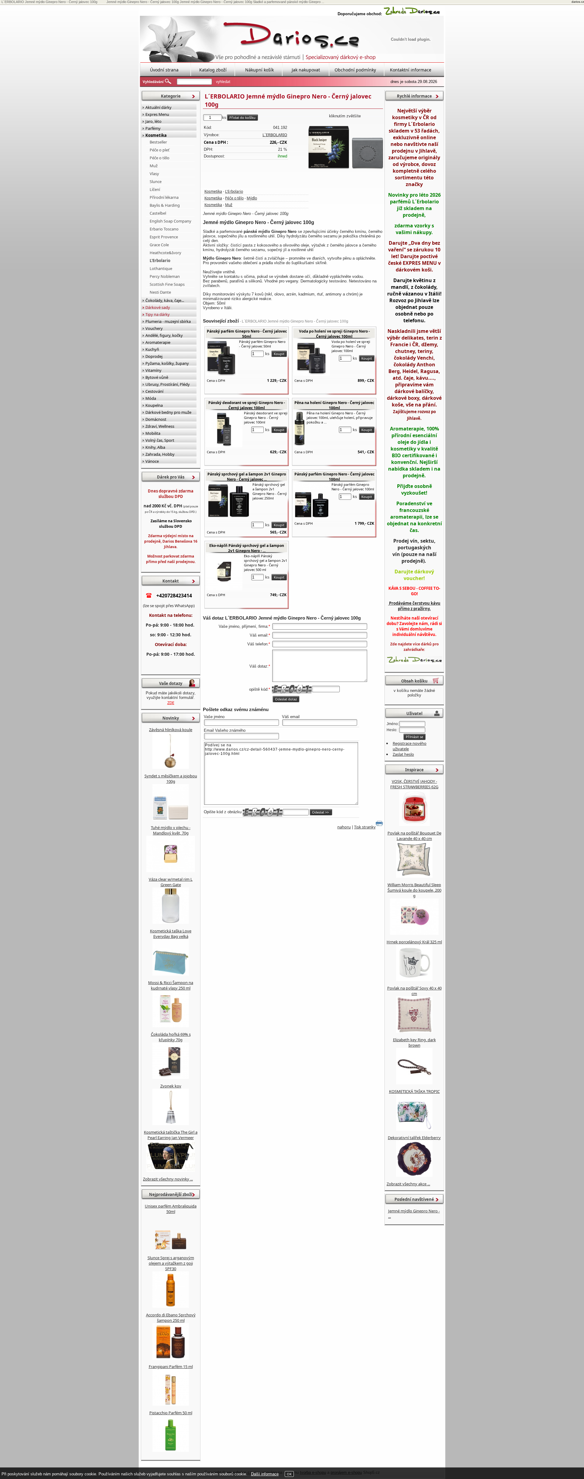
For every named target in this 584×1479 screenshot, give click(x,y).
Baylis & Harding (165, 205)
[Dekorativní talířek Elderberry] (414, 1175)
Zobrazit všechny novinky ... (168, 1179)
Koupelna (154, 405)
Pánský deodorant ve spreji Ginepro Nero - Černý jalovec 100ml (246, 405)
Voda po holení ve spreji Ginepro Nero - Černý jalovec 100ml (334, 334)
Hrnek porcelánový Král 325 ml (414, 942)
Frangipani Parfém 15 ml (171, 1366)
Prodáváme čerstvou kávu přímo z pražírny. (414, 605)
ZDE (170, 702)
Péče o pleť (159, 150)
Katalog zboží (213, 70)
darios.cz (578, 1)
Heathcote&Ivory (165, 252)
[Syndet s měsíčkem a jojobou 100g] (170, 819)
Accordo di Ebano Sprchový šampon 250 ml (171, 1317)
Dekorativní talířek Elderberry (414, 1137)
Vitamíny (153, 370)
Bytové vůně (156, 377)
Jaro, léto (153, 121)
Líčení (155, 189)
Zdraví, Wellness (159, 426)
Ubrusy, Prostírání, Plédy (167, 384)
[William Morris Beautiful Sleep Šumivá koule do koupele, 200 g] (414, 933)
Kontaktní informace (410, 70)
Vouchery (154, 328)
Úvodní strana (164, 70)
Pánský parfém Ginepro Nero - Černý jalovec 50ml (247, 334)
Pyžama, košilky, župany (167, 363)
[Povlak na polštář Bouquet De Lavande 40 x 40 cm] (414, 876)
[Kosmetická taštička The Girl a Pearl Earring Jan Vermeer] (170, 1170)
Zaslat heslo (403, 754)
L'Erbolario (234, 191)
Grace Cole (159, 244)
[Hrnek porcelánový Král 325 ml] (414, 979)
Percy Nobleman (165, 276)
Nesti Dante (160, 292)
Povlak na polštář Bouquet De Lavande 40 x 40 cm (414, 835)
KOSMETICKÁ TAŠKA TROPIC (414, 1091)
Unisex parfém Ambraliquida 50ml (170, 1208)
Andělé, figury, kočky (164, 335)
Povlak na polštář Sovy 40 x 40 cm (414, 990)
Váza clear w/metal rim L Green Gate (171, 881)
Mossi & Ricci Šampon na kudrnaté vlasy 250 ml (170, 985)
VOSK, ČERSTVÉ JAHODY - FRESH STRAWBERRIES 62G (414, 784)
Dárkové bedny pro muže (168, 412)
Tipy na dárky (157, 314)
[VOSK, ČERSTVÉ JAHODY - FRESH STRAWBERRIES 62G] (414, 824)
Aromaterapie (157, 342)
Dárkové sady (157, 307)
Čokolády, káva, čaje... (164, 300)
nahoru (344, 827)
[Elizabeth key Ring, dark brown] (414, 1083)
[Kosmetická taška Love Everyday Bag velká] (170, 974)
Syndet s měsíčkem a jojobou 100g (170, 778)
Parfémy (153, 128)
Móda (150, 398)
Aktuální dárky (158, 107)
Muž (228, 204)
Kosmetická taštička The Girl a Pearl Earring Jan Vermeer (170, 1134)
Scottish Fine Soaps (167, 284)
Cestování (154, 391)
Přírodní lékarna (164, 197)
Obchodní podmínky (355, 70)
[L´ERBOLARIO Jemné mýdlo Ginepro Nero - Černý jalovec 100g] (345, 146)
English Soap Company (170, 221)
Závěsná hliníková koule (170, 729)
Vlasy (154, 173)
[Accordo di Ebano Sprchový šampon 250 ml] (170, 1358)
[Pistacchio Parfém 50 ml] (170, 1450)
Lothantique (161, 268)
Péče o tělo (234, 198)
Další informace (265, 1474)
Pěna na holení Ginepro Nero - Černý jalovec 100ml (334, 405)
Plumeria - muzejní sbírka (168, 321)
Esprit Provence (164, 237)
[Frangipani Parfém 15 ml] (170, 1404)
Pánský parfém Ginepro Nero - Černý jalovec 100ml (334, 477)
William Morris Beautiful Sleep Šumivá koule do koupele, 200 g (414, 890)
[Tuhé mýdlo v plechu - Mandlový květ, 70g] (170, 870)
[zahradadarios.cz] (411, 14)
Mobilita (152, 433)
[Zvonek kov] (170, 1123)
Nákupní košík (259, 70)
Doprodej (153, 356)
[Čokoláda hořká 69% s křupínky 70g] (170, 1077)
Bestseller (158, 142)
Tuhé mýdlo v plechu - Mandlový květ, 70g (170, 830)
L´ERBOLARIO (274, 134)
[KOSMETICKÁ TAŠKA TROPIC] (414, 1129)
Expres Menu (157, 114)
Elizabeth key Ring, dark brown (414, 1042)
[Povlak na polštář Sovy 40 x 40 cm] (414, 1031)
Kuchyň (152, 349)
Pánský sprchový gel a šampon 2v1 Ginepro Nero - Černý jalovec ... (246, 477)
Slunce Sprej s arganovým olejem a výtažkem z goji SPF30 (171, 1263)
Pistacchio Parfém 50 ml (170, 1412)
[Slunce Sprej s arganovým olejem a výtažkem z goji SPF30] (170, 1306)
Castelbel (158, 213)
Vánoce (152, 461)
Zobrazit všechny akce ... (408, 1184)
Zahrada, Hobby (160, 454)
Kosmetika (213, 191)
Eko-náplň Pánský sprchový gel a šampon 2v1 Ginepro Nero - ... (246, 548)
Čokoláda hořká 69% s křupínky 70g (171, 1036)
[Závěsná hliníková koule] (170, 767)
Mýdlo (252, 198)
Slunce (156, 181)
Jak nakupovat (306, 70)
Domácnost (155, 419)
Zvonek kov (170, 1086)
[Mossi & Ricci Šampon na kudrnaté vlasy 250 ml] (170, 1025)
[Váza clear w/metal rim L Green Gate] (170, 922)
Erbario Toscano (164, 229)
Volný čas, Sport (159, 440)
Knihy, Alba (155, 447)
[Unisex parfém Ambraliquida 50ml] (170, 1249)
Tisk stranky (365, 827)
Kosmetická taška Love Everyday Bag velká (170, 933)
